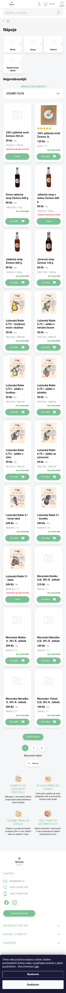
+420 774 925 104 (19, 887)
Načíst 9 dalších (33, 737)
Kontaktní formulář (19, 913)
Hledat (59, 13)
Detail (17, 156)
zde (37, 966)
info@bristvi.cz (17, 881)
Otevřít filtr (15, 93)
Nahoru (35, 763)
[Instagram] (14, 902)
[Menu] (62, 4)
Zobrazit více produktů (33, 86)
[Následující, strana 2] (33, 748)
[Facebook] (6, 902)
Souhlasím (33, 984)
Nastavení (33, 974)
